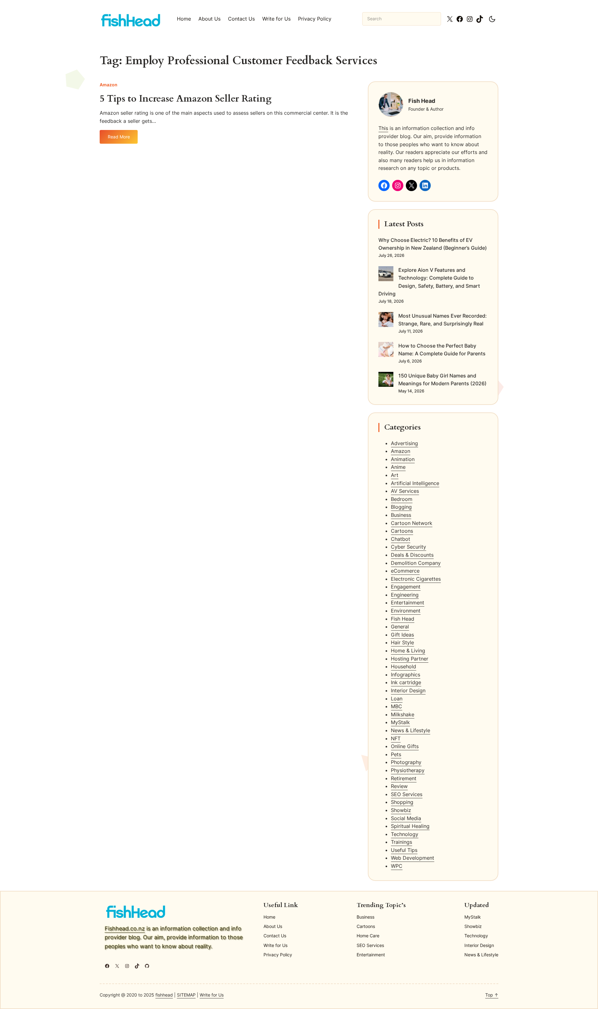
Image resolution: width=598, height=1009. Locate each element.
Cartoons (402, 531)
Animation (403, 459)
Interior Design (408, 690)
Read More (122, 138)
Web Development (412, 858)
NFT (396, 738)
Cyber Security (408, 547)
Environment (405, 611)
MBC (396, 706)
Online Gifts (405, 746)
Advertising (404, 443)
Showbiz (401, 810)
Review (399, 786)
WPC (396, 866)
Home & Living (408, 650)
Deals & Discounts (412, 555)
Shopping (402, 802)
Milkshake (402, 714)
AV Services (405, 491)
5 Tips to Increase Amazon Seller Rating (186, 99)
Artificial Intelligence (415, 483)
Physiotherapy (408, 770)
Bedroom (401, 499)
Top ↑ (491, 994)
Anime (398, 467)
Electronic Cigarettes (416, 579)
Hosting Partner (409, 659)
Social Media (406, 818)
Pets (396, 754)
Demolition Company (416, 563)
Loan (396, 698)
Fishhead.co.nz (125, 928)
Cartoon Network (411, 523)
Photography (406, 762)
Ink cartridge (406, 682)
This (383, 128)
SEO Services (406, 794)
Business (401, 515)
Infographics (405, 674)
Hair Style (402, 642)
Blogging (401, 507)
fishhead (164, 994)
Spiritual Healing (410, 826)
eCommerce (405, 571)
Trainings (401, 842)
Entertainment (407, 602)
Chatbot (400, 539)
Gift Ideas (402, 635)
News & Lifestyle (410, 730)
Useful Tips (404, 850)
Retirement (403, 778)
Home (184, 19)
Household (403, 666)
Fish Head (402, 619)
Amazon (108, 84)
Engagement (405, 587)
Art (394, 475)
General (400, 626)
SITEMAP (186, 994)
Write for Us (212, 994)
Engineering (405, 595)
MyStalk (400, 722)
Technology (404, 834)
